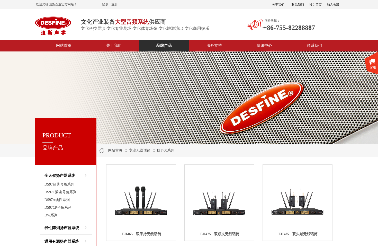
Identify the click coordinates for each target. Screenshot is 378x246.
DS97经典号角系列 (59, 184)
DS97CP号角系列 (57, 207)
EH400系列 (165, 150)
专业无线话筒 (139, 150)
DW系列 (51, 215)
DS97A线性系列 (57, 200)
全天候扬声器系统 (59, 175)
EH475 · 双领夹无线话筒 (219, 234)
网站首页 (115, 150)
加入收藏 (333, 4)
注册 (114, 4)
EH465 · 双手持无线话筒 (141, 234)
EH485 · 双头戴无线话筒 (298, 234)
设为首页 (315, 4)
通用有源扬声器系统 (61, 241)
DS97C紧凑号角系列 (60, 192)
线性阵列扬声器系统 (61, 228)
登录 (105, 4)
